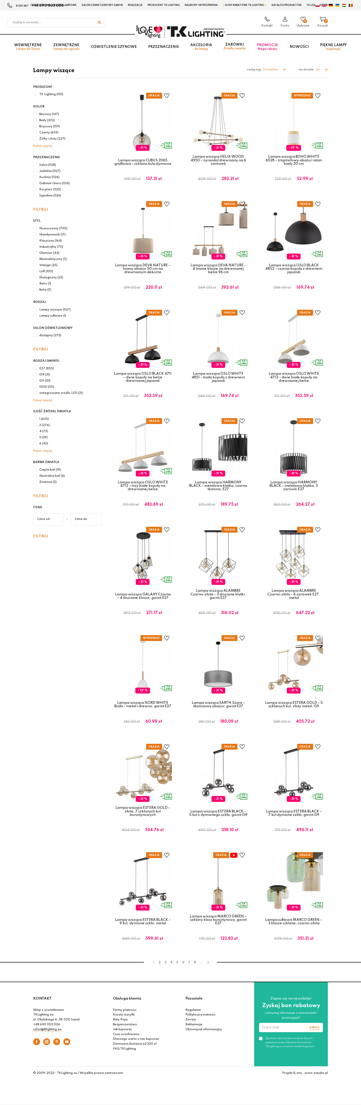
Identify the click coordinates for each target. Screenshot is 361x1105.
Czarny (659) (48, 132)
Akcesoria (201, 47)
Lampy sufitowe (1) (52, 315)
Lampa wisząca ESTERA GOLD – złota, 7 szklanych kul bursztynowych (142, 811)
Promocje (267, 47)
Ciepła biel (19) (50, 469)
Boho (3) (45, 289)
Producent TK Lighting (164, 5)
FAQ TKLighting (124, 1048)
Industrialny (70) (51, 246)
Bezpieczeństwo (125, 1024)
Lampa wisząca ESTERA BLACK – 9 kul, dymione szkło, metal (143, 921)
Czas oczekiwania (126, 1034)
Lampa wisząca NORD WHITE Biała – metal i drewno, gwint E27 (142, 704)
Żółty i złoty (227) (52, 138)
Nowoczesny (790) (53, 228)
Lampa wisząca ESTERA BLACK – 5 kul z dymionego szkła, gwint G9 (218, 813)
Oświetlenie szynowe (114, 47)
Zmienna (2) (48, 482)
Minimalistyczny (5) (53, 259)
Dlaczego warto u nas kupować (136, 1039)
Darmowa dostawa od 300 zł (135, 1043)
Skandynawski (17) (52, 234)
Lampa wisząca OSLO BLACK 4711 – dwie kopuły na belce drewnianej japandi (143, 377)
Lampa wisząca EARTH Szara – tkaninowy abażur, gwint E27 (218, 704)
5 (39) (43, 437)
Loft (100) (46, 271)
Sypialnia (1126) (50, 195)
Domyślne (270, 69)
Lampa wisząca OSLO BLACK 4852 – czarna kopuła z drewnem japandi (293, 269)
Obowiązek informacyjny (203, 1029)
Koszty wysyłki (124, 1014)
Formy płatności (124, 1010)
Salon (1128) (47, 165)
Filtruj (40, 209)
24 (318, 69)
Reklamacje (193, 1024)
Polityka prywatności (200, 1014)
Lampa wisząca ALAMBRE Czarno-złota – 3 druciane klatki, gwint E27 (218, 594)
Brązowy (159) (49, 126)
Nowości (299, 47)
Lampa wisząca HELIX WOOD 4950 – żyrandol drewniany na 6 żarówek (218, 160)
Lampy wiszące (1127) (55, 309)
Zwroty (190, 1019)
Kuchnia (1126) (49, 177)
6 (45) (43, 443)
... (200, 962)
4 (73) (43, 431)
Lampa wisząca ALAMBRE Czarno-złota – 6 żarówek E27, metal (293, 594)
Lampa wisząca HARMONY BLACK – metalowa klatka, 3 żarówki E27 (294, 486)
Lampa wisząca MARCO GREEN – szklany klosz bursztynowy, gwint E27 (218, 920)
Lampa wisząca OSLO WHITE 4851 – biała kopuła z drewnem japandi (218, 377)
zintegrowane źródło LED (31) (61, 393)
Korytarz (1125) (50, 189)
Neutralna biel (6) (52, 476)
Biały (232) (47, 120)
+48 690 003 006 (46, 1024)
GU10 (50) (46, 386)
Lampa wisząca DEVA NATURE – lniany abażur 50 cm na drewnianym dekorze (142, 269)
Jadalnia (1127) (49, 171)
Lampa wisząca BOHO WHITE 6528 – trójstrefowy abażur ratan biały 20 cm (294, 160)
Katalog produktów (287, 5)
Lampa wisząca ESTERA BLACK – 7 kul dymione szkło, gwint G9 (294, 813)
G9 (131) (44, 380)
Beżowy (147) (49, 114)
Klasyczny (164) (50, 240)
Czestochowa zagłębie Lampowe (53, 5)
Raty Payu (120, 1019)
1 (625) (44, 419)
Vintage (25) (48, 265)
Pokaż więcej (42, 146)
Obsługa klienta (127, 998)
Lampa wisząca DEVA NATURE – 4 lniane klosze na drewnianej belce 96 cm (218, 269)
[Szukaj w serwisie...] (99, 22)
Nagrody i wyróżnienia (201, 5)
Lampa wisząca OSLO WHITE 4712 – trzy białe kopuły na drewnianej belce (143, 486)
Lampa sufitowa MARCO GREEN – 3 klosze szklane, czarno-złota (293, 921)
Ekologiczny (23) (51, 277)
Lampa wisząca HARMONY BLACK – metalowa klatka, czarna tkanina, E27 (218, 486)
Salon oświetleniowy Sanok (102, 5)
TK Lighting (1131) (51, 94)
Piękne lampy (333, 47)
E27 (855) (46, 368)
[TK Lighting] (180, 31)
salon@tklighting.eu (47, 1029)
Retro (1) (45, 283)
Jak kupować (122, 1029)
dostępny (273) (50, 335)
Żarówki (234, 46)
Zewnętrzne (66, 47)
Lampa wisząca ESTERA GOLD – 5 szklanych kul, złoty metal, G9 (294, 704)
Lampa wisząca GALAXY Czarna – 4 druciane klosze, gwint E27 (143, 596)
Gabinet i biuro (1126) (54, 183)
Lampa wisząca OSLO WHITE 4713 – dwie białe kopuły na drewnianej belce (294, 377)
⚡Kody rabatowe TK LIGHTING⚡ (244, 5)
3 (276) (44, 425)
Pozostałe (194, 998)
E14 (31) (44, 374)
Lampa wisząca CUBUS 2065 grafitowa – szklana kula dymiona (142, 162)
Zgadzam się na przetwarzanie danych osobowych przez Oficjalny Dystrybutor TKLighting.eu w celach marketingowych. (290, 1042)
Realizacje (135, 5)
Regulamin (193, 1010)
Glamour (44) (49, 253)
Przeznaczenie (163, 47)
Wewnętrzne (28, 47)
